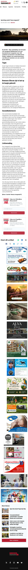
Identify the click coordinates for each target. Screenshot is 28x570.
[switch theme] (24, 2)
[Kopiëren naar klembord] (17, 243)
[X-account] (6, 562)
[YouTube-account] (18, 562)
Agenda (10, 6)
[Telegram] (14, 243)
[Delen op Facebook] (6, 243)
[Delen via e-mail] (21, 243)
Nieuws (5, 6)
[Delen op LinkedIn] (22, 240)
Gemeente (17, 6)
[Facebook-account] (10, 562)
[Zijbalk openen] (1, 7)
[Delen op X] (10, 243)
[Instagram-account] (14, 562)
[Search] (22, 2)
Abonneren (14, 212)
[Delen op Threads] (25, 240)
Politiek (24, 6)
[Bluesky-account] (21, 562)
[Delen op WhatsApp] (18, 240)
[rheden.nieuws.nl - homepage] (6, 2)
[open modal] (26, 2)
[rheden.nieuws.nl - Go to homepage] (14, 554)
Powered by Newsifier (14, 568)
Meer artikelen (14, 540)
